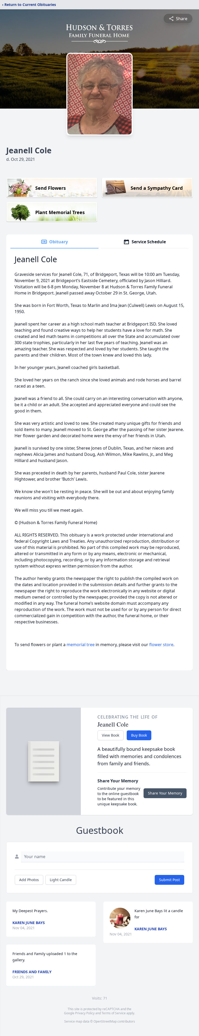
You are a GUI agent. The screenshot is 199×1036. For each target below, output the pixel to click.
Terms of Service (114, 1013)
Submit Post (169, 879)
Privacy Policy (85, 1013)
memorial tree (81, 644)
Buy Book (139, 735)
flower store (161, 644)
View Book (110, 735)
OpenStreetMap (105, 1021)
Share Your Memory (165, 793)
